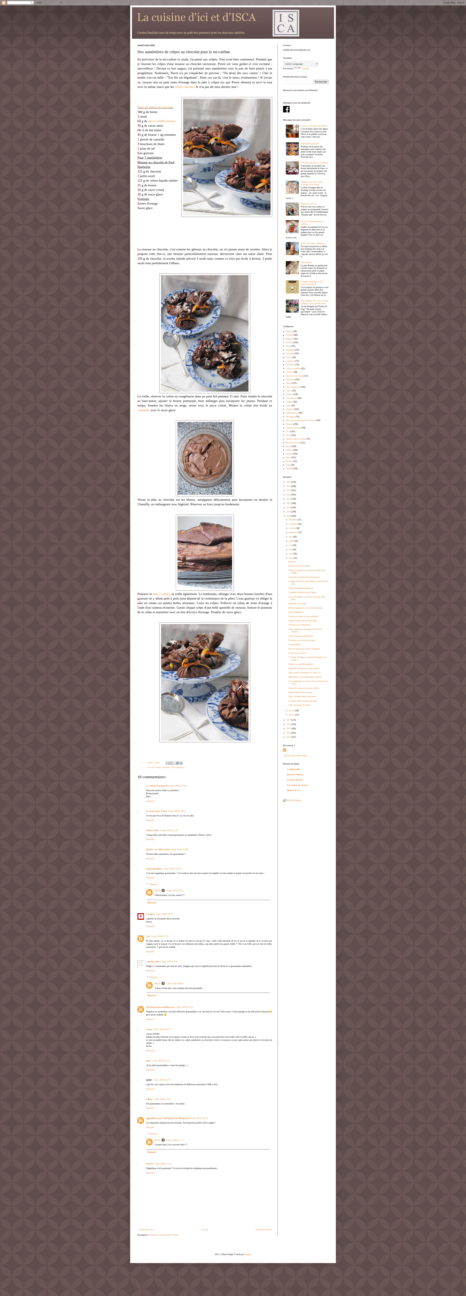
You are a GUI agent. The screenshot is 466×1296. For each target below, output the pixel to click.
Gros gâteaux (291, 398)
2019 (288, 511)
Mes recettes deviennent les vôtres (300, 420)
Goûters (289, 394)
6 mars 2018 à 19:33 (174, 890)
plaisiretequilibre (154, 869)
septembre (293, 532)
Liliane (149, 1099)
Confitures (290, 364)
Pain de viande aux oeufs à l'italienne (304, 649)
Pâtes (288, 435)
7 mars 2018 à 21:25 (161, 1060)
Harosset (292, 561)
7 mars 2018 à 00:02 (174, 983)
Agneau (289, 331)
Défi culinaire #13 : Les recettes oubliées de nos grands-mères (314, 302)
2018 (288, 516)
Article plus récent (146, 1229)
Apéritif (289, 335)
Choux (289, 357)
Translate (305, 68)
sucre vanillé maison (161, 121)
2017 (288, 720)
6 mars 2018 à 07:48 (177, 786)
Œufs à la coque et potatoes (312, 243)
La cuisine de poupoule (157, 786)
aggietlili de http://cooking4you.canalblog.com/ (167, 1118)
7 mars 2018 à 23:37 (162, 1099)
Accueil (204, 1229)
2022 (288, 499)
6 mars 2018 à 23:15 (169, 961)
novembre (293, 524)
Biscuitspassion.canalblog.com (160, 1007)
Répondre (150, 801)
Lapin (288, 405)
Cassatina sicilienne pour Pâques (303, 592)
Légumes (290, 409)
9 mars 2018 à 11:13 (163, 1163)
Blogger (247, 1254)
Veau (288, 465)
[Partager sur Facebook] (177, 763)
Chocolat (151, 767)
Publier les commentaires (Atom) (164, 1235)
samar (149, 1029)
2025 (288, 486)
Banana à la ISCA (308, 204)
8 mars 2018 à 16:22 (199, 1118)
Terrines (289, 461)
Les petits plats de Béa (156, 811)
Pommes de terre (293, 427)
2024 (288, 490)
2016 (288, 724)
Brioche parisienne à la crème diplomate (306, 608)
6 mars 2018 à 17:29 (160, 936)
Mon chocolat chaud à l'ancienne (302, 696)
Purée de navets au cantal (299, 705)
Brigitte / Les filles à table (157, 849)
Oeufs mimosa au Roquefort (301, 636)
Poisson (289, 424)
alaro (148, 1060)
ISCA (157, 890)
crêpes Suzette (184, 87)
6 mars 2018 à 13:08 (179, 849)
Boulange (290, 350)
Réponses (153, 884)
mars (291, 558)
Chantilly (143, 410)
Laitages (289, 401)
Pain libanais (306, 262)
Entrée (288, 383)
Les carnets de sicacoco (297, 785)
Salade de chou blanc (298, 603)
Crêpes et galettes (163, 767)
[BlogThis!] (171, 763)
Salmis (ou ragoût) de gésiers (301, 664)
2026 (288, 482)
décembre (293, 519)
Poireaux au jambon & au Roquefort (304, 577)
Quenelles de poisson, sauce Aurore (304, 668)
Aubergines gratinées (310, 143)
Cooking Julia (152, 961)
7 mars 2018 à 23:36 (161, 1080)
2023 (288, 494)
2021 (288, 503)
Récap (288, 446)
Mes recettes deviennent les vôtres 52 (305, 672)
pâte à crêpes (161, 594)
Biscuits (289, 342)
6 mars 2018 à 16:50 (164, 914)
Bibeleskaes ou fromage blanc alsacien (305, 677)
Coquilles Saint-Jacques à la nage (303, 701)
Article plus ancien (263, 1229)
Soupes (289, 453)
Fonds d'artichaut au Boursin (301, 588)
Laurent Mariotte (295, 780)
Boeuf (288, 346)
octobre (292, 528)
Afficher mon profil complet (295, 755)
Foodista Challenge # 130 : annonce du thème (312, 282)
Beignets (289, 339)
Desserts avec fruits (294, 376)
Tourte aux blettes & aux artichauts (303, 616)
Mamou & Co (293, 790)
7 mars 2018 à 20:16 (162, 1029)
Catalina (150, 914)
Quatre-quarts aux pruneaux (301, 692)
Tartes (288, 457)
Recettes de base (293, 442)
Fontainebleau (295, 644)
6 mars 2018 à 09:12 (177, 811)
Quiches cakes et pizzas (296, 439)
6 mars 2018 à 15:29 (172, 869)
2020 (288, 507)
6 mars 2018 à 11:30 (169, 830)
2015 (288, 728)
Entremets (290, 379)
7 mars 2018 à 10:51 (184, 1007)
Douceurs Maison (295, 774)
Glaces (289, 390)
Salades (289, 450)
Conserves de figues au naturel (314, 126)
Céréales (289, 372)
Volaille (289, 468)
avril (291, 553)
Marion (149, 1163)
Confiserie (290, 361)
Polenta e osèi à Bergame (299, 625)
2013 (288, 737)
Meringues (290, 416)
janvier (292, 714)
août (291, 536)
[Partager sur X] (174, 763)
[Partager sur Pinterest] (181, 763)
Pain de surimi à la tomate (300, 566)
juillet (291, 541)
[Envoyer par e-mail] (167, 763)
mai (291, 549)
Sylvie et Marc (152, 830)
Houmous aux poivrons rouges (302, 640)
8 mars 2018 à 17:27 (174, 1140)
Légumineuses (292, 413)
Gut (148, 936)
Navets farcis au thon (298, 653)
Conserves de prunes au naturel (314, 162)
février (292, 710)
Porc (288, 431)
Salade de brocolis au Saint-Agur (303, 620)
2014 (288, 733)
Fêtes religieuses (178, 767)
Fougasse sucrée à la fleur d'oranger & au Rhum (312, 183)
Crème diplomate (296, 612)
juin (291, 545)
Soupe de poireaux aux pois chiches (304, 688)
